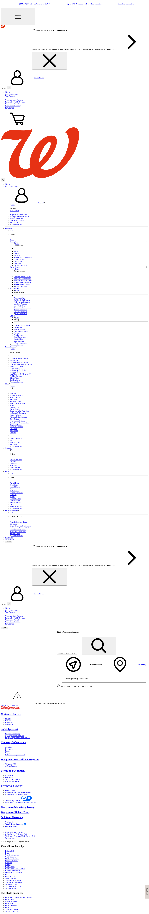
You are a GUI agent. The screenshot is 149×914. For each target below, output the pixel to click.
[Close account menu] (9, 87)
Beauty (12, 405)
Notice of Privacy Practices (14, 832)
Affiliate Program (11, 766)
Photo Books (9, 903)
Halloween (13, 399)
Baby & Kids (14, 419)
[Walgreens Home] (3, 27)
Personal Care (14, 407)
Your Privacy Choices (13, 800)
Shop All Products (11, 911)
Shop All (13, 393)
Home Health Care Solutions (19, 423)
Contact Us (9, 724)
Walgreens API (10, 764)
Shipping (8, 719)
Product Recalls (10, 777)
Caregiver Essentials (12, 855)
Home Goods (10, 867)
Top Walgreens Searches (13, 886)
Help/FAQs (9, 723)
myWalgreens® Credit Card (14, 736)
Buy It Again (9, 108)
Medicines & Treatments (18, 413)
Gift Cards (13, 429)
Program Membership (12, 734)
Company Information (13, 742)
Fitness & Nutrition (16, 427)
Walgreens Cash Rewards (14, 100)
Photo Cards (9, 899)
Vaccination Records (12, 104)
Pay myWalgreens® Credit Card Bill (17, 738)
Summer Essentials (16, 395)
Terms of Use (10, 838)
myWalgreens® (9, 729)
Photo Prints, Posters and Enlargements (18, 897)
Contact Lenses (15, 409)
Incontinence (14, 431)
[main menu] (18, 16)
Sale (11, 440)
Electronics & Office (12, 859)
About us (8, 747)
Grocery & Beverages (17, 403)
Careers (7, 753)
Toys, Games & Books (17, 421)
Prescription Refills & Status (15, 102)
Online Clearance (16, 438)
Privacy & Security (11, 785)
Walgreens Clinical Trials (15, 812)
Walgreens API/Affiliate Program (20, 759)
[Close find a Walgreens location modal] (145, 632)
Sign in (7, 92)
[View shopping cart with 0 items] (17, 126)
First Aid (13, 433)
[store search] (99, 645)
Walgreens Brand (15, 425)
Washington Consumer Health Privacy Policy (20, 802)
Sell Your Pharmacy (12, 817)
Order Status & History (13, 106)
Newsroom (9, 749)
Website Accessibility (12, 779)
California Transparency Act (15, 755)
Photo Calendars (11, 905)
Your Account (10, 96)
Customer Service (11, 714)
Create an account (11, 94)
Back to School (15, 397)
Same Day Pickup (11, 909)
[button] (74, 77)
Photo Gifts (9, 907)
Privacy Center (10, 790)
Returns (8, 721)
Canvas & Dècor (11, 901)
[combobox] (67, 653)
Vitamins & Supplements (18, 417)
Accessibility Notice (12, 781)
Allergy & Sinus (15, 401)
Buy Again (13, 444)
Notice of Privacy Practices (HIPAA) (18, 792)
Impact (7, 751)
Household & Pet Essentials (19, 411)
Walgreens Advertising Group (17, 807)
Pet (6, 874)
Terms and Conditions (13, 770)
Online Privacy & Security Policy (16, 794)
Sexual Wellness (15, 415)
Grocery (8, 865)
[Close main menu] (3, 179)
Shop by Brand (15, 442)
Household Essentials (12, 871)
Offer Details (9, 775)
